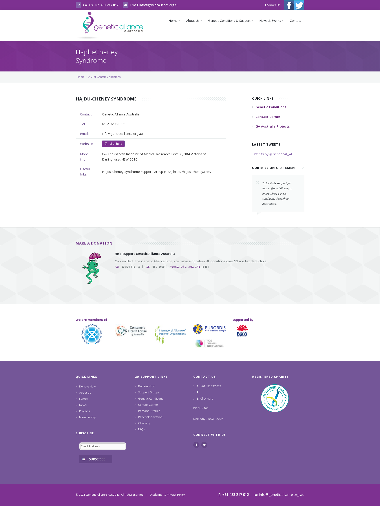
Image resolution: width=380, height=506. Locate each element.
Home (80, 77)
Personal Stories (149, 411)
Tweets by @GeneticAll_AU (272, 154)
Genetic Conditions (150, 398)
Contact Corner (148, 405)
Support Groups (149, 392)
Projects (84, 411)
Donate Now (87, 386)
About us (85, 393)
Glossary (144, 423)
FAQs (141, 429)
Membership (87, 417)
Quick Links (86, 376)
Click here (115, 144)
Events (83, 399)
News (83, 405)
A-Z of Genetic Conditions (104, 77)
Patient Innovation (150, 417)
